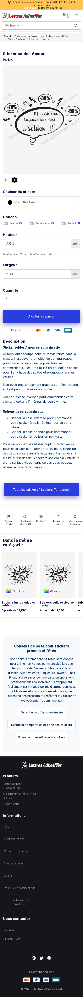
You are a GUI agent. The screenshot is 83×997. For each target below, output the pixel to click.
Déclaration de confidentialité (20, 902)
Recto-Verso (43, 223)
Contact (9, 929)
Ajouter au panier (41, 316)
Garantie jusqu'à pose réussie (42, 712)
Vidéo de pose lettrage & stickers (41, 737)
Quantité (10, 290)
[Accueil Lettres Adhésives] (22, 16)
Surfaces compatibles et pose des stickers (41, 725)
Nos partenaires (14, 863)
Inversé (14, 223)
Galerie (8, 875)
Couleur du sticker (19, 192)
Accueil (7, 36)
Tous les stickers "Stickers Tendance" (41, 489)
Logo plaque (11, 804)
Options (10, 217)
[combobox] (41, 202)
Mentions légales (14, 838)
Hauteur (10, 235)
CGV (6, 826)
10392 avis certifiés (50, 8)
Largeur (10, 265)
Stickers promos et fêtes (57, 36)
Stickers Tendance (16, 39)
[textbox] (41, 202)
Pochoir (73, 223)
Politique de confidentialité (19, 888)
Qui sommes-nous (15, 851)
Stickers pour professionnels (28, 36)
